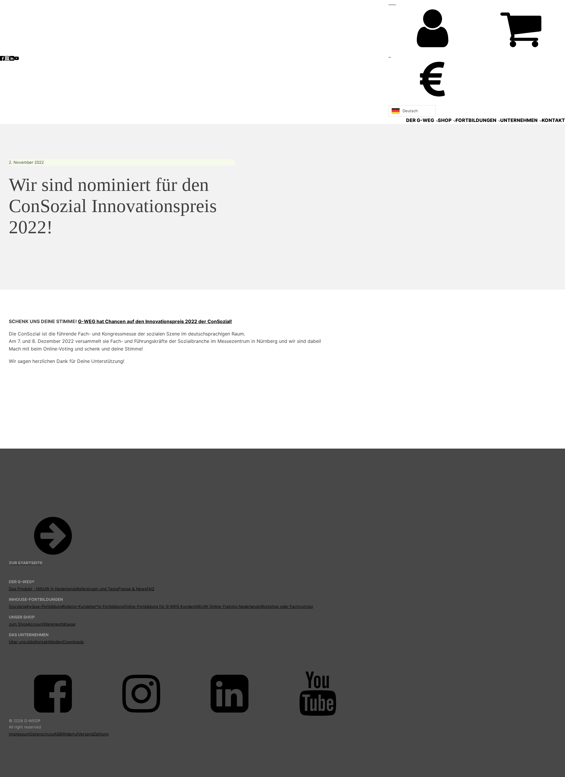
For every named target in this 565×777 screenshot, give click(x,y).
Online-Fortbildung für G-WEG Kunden (159, 606)
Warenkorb (54, 624)
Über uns (17, 641)
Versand (86, 734)
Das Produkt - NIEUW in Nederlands (43, 588)
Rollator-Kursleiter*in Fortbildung (93, 606)
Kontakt (553, 120)
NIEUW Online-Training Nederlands (227, 606)
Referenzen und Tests (97, 588)
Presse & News (132, 588)
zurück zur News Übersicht (41, 419)
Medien (56, 641)
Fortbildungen (476, 120)
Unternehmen (519, 120)
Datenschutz (42, 734)
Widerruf (70, 734)
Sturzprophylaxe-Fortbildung (35, 606)
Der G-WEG (420, 120)
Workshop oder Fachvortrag (286, 606)
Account (36, 624)
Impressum (19, 734)
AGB (58, 734)
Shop (444, 120)
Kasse (69, 624)
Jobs (30, 641)
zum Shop (18, 624)
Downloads (73, 641)
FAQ (150, 588)
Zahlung (101, 734)
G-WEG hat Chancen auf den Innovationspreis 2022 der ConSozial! (155, 321)
